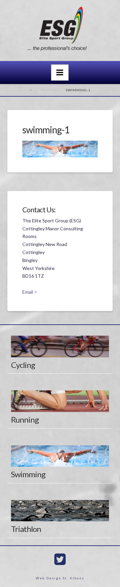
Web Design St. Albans (60, 578)
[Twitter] (60, 559)
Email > (29, 292)
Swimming (49, 90)
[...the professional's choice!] (59, 31)
